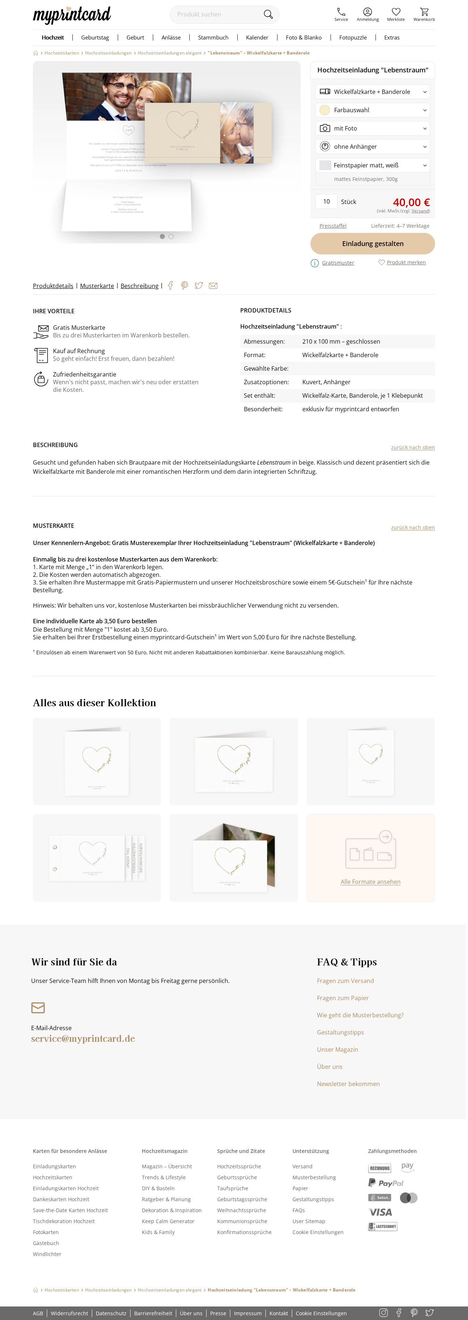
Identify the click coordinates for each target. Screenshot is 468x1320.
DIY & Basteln (158, 1188)
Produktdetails (53, 286)
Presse (218, 1313)
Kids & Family (158, 1232)
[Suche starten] (268, 14)
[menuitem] (341, 14)
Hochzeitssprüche (239, 1166)
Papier (300, 1188)
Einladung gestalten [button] (373, 243)
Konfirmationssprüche (244, 1232)
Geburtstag (95, 37)
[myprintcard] (72, 23)
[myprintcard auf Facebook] (399, 1313)
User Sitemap (308, 1221)
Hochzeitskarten (52, 1177)
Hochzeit (53, 37)
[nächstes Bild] (293, 154)
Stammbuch (213, 37)
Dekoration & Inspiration (172, 1210)
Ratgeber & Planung (166, 1199)
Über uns (330, 1067)
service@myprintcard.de (83, 1038)
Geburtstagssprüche (242, 1199)
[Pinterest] (184, 285)
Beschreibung (140, 286)
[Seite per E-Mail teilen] (213, 285)
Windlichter (47, 1254)
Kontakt (278, 1313)
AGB (38, 1313)
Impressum (248, 1313)
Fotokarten (46, 1232)
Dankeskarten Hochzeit (61, 1199)
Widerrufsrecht (69, 1313)
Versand (302, 1166)
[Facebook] (170, 285)
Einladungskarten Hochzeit (66, 1188)
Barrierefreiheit (153, 1313)
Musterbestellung (314, 1177)
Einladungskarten (54, 1166)
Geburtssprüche (237, 1177)
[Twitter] (199, 285)
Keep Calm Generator (168, 1221)
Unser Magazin (337, 1049)
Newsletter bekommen (348, 1084)
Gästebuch (46, 1243)
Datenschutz (111, 1313)
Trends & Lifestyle (164, 1177)
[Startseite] (35, 52)
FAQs (298, 1210)
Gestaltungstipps (340, 1032)
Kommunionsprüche (242, 1221)
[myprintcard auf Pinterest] (415, 1313)
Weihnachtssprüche (241, 1210)
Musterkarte (97, 286)
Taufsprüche (232, 1188)
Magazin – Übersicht (167, 1166)
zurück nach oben (413, 447)
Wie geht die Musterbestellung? (360, 1015)
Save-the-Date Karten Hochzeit (70, 1210)
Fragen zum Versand (345, 981)
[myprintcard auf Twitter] (430, 1313)
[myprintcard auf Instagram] (384, 1313)
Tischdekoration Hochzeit (64, 1221)
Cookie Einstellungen (318, 1232)
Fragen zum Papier (343, 998)
